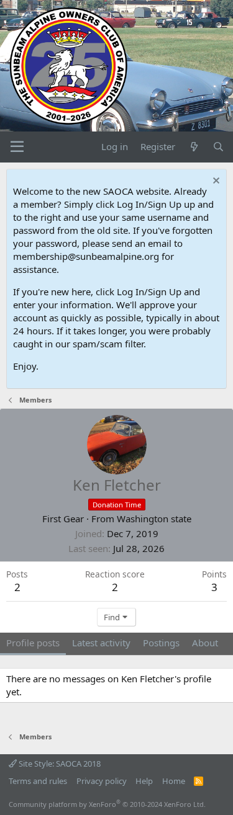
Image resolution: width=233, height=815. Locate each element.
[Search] (218, 146)
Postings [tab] (161, 642)
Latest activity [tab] (101, 642)
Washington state (154, 518)
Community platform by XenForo (107, 804)
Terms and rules (38, 780)
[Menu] (17, 147)
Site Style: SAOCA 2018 (59, 763)
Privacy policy (101, 780)
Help (144, 780)
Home (173, 780)
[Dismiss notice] (214, 182)
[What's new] (193, 146)
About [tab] (205, 642)
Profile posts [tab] (33, 642)
